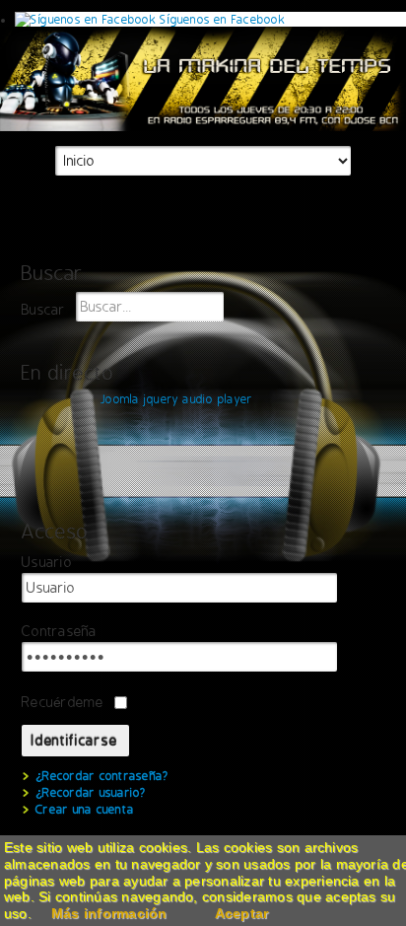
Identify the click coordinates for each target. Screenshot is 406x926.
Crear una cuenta (84, 810)
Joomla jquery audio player (176, 399)
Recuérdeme (62, 702)
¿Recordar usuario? (90, 793)
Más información (109, 913)
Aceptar (242, 913)
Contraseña (59, 631)
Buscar (43, 310)
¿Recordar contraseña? (102, 776)
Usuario (47, 562)
